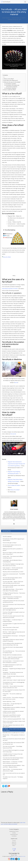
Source (16, 382)
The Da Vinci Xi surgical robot (10, 629)
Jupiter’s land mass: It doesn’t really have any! (14, 680)
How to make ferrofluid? (10, 89)
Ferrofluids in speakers (11, 83)
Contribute (14, 836)
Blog (13, 845)
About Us (14, 842)
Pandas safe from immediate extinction (12, 655)
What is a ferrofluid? (9, 78)
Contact (14, 840)
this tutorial (13, 434)
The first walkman (7, 536)
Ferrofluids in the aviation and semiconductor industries (12, 86)
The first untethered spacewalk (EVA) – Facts (14, 719)
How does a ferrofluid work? (11, 80)
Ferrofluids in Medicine (11, 88)
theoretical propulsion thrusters (10, 288)
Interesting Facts (6, 531)
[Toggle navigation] (25, 2)
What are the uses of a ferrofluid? (12, 82)
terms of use (23, 856)
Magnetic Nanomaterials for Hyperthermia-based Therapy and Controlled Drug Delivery (16, 463)
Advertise (14, 843)
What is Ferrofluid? (14, 489)
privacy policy (16, 856)
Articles (14, 832)
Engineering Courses (14, 831)
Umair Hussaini (6, 18)
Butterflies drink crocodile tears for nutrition (13, 732)
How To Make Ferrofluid (14, 485)
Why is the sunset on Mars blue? (11, 627)
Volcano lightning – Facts (9, 701)
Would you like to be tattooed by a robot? (13, 571)
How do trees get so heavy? (9, 542)
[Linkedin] (14, 523)
